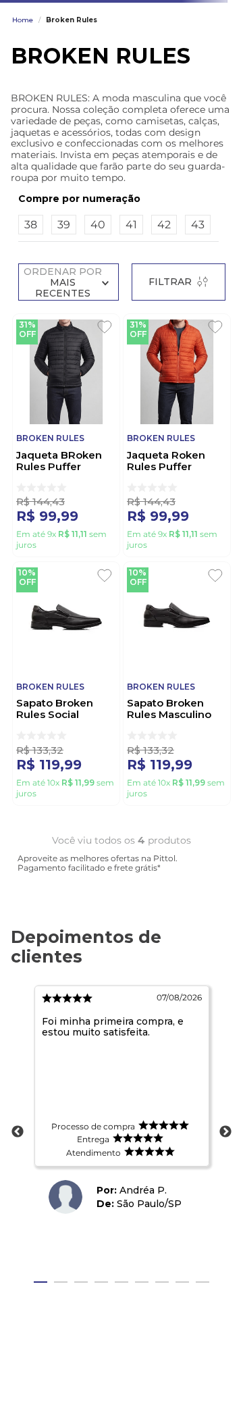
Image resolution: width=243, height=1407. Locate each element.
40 (97, 224)
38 (30, 224)
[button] (118, 198)
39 (63, 224)
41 (131, 224)
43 (198, 224)
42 (164, 224)
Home (22, 20)
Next (225, 1132)
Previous (17, 1132)
